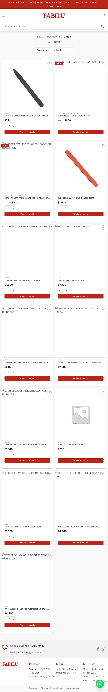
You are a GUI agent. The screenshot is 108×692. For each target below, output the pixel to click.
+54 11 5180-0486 (34, 645)
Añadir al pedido (27, 132)
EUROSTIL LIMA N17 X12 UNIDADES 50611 (22, 527)
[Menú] (3, 15)
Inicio (40, 36)
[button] (100, 684)
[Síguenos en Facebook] (98, 649)
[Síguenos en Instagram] (103, 649)
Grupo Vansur (72, 688)
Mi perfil (86, 669)
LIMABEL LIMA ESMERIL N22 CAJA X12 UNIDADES (79, 362)
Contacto (71, 673)
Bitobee (44, 688)
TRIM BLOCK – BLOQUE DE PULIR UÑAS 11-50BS (78, 527)
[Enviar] (102, 26)
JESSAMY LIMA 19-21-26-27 (70, 445)
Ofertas (65, 669)
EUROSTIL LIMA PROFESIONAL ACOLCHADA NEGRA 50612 (27, 198)
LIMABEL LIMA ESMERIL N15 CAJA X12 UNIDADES (26, 445)
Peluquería (53, 36)
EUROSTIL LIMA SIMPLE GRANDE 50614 (75, 116)
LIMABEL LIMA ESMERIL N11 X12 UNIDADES (23, 280)
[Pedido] (105, 16)
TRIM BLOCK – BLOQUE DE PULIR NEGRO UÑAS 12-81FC (27, 609)
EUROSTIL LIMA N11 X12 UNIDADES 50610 (76, 198)
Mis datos (95, 669)
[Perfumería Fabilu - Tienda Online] (54, 15)
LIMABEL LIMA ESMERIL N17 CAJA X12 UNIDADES (26, 362)
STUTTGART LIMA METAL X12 (71, 280)
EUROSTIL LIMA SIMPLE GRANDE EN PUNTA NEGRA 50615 (27, 116)
